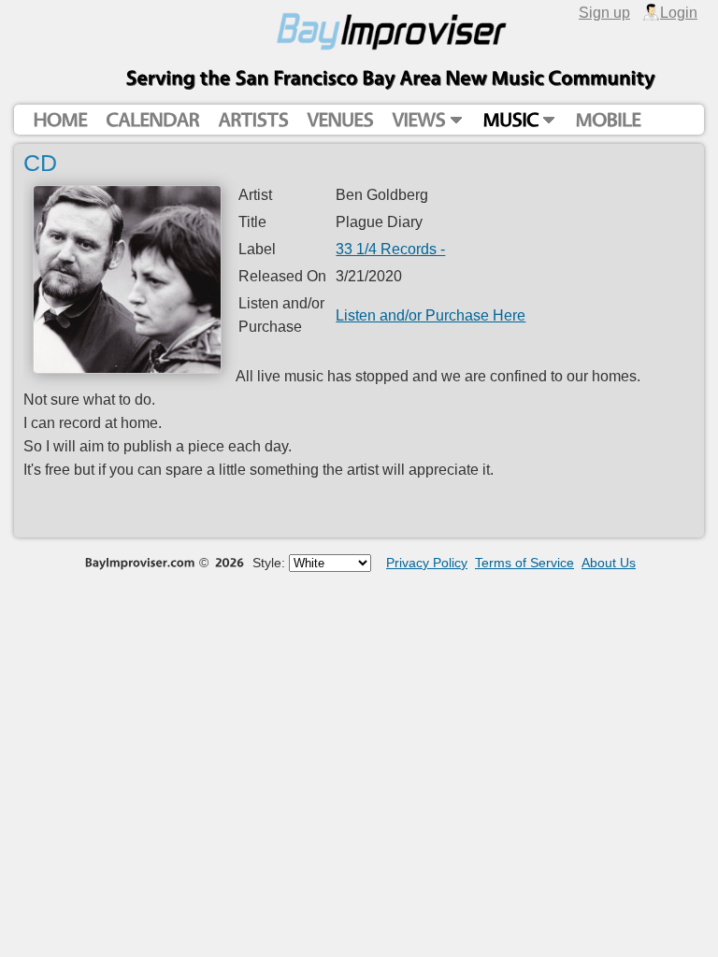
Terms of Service (524, 562)
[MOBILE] (607, 120)
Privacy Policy (426, 562)
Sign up (604, 12)
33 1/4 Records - (390, 248)
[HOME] (60, 120)
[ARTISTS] (253, 120)
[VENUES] (340, 120)
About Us (609, 562)
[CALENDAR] (152, 120)
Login (678, 12)
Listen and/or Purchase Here (430, 315)
